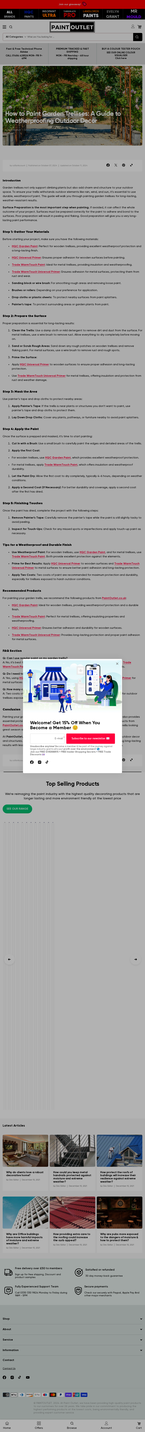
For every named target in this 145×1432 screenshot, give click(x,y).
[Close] (117, 663)
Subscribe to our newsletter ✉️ (91, 738)
